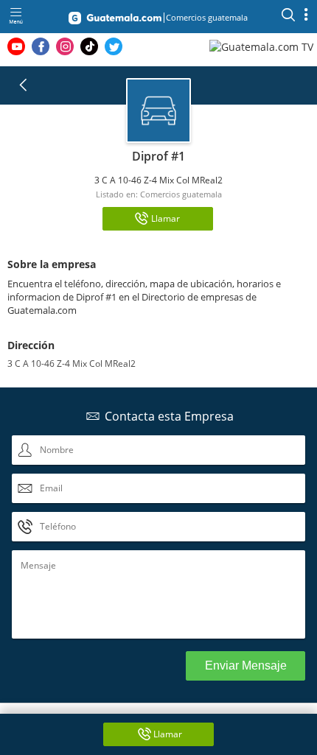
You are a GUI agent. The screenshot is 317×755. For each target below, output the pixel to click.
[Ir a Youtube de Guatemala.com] (16, 46)
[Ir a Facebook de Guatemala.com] (40, 46)
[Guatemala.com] (115, 20)
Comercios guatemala (181, 194)
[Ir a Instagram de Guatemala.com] (65, 46)
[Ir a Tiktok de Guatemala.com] (89, 46)
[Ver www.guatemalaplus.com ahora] (263, 46)
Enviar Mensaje (246, 665)
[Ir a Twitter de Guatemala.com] (113, 46)
